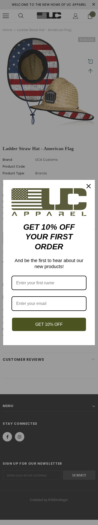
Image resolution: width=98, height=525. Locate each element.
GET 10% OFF (49, 324)
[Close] (88, 186)
